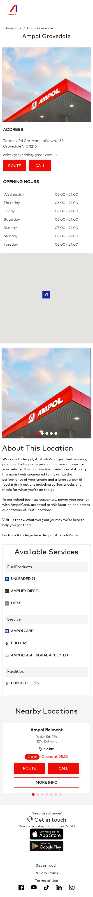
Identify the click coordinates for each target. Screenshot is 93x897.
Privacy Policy (47, 873)
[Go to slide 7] (60, 794)
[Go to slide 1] (37, 433)
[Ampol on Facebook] (21, 887)
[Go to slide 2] (42, 433)
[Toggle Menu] (82, 10)
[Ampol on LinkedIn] (59, 887)
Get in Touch (46, 865)
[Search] (63, 10)
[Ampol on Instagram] (71, 887)
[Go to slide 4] (51, 433)
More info (47, 782)
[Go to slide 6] (55, 794)
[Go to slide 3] (46, 433)
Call (40, 166)
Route (14, 166)
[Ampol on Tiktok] (46, 887)
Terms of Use (46, 881)
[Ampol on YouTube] (34, 887)
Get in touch (50, 820)
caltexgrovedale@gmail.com (28, 155)
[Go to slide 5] (55, 433)
